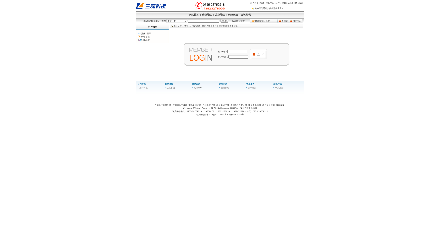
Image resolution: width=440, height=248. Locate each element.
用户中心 (297, 21)
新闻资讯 (246, 14)
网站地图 (289, 3)
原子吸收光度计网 (238, 105)
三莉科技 (143, 87)
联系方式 (277, 84)
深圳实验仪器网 (180, 105)
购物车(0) (145, 37)
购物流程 (169, 84)
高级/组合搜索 (238, 21)
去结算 (285, 21)
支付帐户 (198, 87)
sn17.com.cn (204, 108)
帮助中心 (270, 3)
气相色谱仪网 (208, 105)
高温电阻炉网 (195, 105)
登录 (262, 3)
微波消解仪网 (222, 105)
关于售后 (252, 87)
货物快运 (225, 87)
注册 (143, 33)
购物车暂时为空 (262, 21)
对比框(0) (145, 40)
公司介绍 (142, 84)
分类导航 (207, 14)
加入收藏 (299, 3)
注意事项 (171, 87)
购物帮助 (233, 14)
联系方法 (279, 87)
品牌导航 (220, 14)
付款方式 (196, 84)
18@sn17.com (217, 114)
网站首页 (194, 14)
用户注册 (254, 3)
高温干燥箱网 (254, 105)
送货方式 (223, 84)
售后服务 (250, 84)
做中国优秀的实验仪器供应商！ (269, 7)
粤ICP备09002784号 (234, 114)
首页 (186, 26)
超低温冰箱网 (268, 105)
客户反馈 (280, 3)
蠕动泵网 (280, 105)
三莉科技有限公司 (163, 105)
